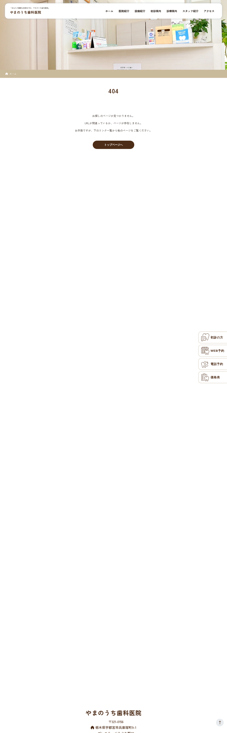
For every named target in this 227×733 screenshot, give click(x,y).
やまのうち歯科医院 (25, 12)
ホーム (12, 73)
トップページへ (113, 144)
